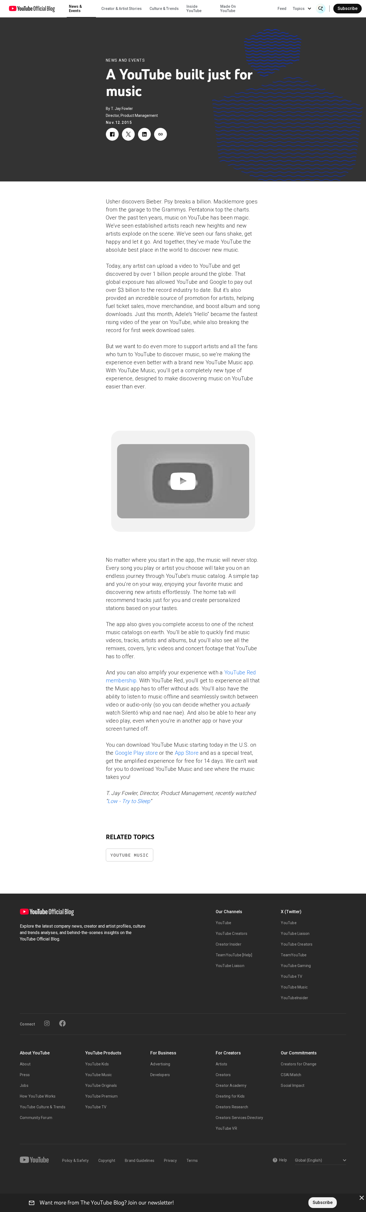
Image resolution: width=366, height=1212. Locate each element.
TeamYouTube (294, 955)
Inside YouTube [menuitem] (193, 8)
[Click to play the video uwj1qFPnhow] (183, 481)
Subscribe (347, 8)
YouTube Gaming (296, 966)
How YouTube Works (37, 1096)
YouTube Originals (101, 1085)
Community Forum (36, 1118)
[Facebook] (62, 1023)
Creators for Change (298, 1064)
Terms (192, 1160)
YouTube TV (291, 976)
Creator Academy (231, 1085)
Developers (160, 1075)
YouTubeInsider (294, 998)
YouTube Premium (101, 1096)
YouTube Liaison (230, 966)
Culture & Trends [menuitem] (164, 8)
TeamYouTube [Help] (234, 955)
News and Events (125, 60)
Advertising (160, 1064)
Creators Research (232, 1107)
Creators (223, 1075)
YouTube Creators (231, 933)
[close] (361, 1198)
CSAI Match (291, 1075)
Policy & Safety (75, 1160)
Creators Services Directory (239, 1118)
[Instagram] (47, 1023)
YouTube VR (226, 1128)
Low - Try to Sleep (128, 801)
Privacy (170, 1160)
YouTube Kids (97, 1064)
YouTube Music (129, 855)
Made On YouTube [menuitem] (228, 8)
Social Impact (292, 1085)
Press (25, 1075)
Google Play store (136, 753)
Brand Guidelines (139, 1160)
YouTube (223, 923)
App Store (187, 753)
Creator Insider (228, 944)
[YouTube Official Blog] (31, 8)
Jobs (24, 1085)
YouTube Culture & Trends (42, 1107)
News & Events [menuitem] (75, 8)
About (25, 1064)
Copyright (106, 1160)
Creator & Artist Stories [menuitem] (121, 8)
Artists (221, 1064)
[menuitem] (282, 8)
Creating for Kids (230, 1096)
